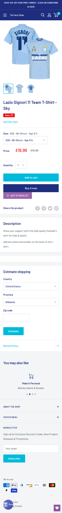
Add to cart (31, 177)
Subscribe (14, 458)
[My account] (49, 15)
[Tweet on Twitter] (50, 208)
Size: (20, 133)
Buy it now (31, 188)
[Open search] (43, 15)
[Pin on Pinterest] (43, 208)
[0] (56, 15)
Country (7, 279)
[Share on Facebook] (37, 208)
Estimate (13, 331)
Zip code (7, 310)
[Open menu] (5, 15)
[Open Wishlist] (57, 508)
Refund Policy (10, 345)
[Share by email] (56, 208)
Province (8, 294)
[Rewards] (8, 505)
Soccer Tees (10, 122)
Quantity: (8, 165)
